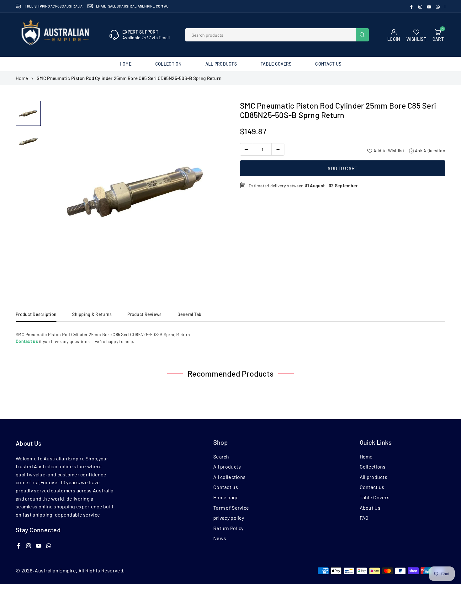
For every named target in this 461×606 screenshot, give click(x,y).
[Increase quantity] (278, 149)
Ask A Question (429, 150)
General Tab (190, 314)
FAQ (364, 518)
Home (125, 64)
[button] (215, 193)
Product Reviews (144, 314)
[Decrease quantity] (246, 149)
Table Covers (276, 64)
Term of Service (231, 508)
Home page (226, 497)
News (219, 538)
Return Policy (228, 528)
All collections (229, 477)
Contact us (225, 487)
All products (227, 466)
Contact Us (328, 64)
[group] (135, 192)
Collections (373, 466)
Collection (168, 64)
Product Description (36, 314)
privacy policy (228, 518)
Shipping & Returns (92, 314)
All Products (221, 64)
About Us (370, 508)
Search (221, 456)
